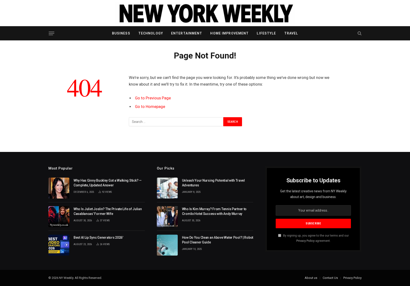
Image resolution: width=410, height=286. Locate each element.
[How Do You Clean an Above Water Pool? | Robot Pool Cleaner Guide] (167, 245)
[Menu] (51, 33)
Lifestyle (266, 33)
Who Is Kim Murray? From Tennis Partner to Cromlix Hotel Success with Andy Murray (214, 211)
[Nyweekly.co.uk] (205, 13)
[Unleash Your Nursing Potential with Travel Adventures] (167, 188)
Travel (291, 33)
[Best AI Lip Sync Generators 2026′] (58, 245)
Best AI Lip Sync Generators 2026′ (98, 237)
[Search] (359, 33)
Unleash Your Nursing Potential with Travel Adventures (213, 183)
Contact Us (330, 278)
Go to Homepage (150, 106)
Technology (150, 33)
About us (311, 278)
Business (121, 33)
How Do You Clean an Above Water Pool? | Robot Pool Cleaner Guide (217, 240)
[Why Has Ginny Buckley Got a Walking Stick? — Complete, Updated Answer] (58, 188)
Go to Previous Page (153, 98)
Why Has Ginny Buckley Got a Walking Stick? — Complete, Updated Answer (108, 183)
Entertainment (186, 33)
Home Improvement (229, 33)
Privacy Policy (305, 240)
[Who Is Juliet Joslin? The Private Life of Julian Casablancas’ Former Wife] (58, 216)
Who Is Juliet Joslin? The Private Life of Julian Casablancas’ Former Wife (108, 211)
